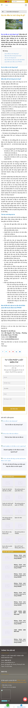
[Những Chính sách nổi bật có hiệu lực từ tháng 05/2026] (7, 586)
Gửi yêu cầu (14, 409)
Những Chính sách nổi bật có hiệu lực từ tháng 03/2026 (20, 603)
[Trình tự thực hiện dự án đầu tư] (14, 433)
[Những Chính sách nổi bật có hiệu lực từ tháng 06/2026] (7, 576)
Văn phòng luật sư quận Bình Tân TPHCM (20, 491)
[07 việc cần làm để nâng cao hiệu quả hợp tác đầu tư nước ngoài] (14, 460)
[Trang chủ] (14, 5)
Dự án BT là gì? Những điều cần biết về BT (20, 548)
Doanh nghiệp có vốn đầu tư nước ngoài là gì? (14, 451)
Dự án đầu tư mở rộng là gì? (13, 11)
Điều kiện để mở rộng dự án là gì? (13, 55)
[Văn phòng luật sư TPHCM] (20, 525)
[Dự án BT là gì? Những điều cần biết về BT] (20, 539)
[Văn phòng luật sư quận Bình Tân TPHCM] (20, 482)
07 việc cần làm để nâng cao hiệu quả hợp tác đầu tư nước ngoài (14, 465)
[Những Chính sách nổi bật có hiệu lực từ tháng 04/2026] (7, 595)
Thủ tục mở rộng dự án (10, 57)
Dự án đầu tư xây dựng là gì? (14, 424)
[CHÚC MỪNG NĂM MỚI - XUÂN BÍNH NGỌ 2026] (7, 613)
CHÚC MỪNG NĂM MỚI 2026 (20, 630)
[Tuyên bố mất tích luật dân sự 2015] (7, 482)
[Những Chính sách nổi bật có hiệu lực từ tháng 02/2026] (7, 623)
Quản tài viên (18, 517)
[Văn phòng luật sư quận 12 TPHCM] (20, 497)
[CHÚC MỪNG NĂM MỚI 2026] (7, 632)
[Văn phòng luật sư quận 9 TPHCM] (7, 511)
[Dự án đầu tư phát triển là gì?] (7, 539)
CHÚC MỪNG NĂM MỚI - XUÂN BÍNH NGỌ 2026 (20, 613)
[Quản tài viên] (20, 511)
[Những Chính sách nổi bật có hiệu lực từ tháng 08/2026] (7, 557)
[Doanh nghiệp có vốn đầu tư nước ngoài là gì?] (14, 446)
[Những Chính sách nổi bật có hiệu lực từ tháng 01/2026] (7, 641)
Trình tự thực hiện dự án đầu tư (14, 437)
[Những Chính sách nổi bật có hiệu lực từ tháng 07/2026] (7, 567)
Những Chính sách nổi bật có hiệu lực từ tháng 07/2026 (20, 566)
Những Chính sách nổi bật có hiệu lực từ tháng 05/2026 (20, 585)
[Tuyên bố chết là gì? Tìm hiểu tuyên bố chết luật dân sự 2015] (7, 497)
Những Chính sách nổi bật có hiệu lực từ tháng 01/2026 (20, 641)
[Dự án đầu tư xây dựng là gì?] (14, 421)
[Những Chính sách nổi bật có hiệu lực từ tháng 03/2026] (7, 604)
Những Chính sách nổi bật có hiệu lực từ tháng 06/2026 (20, 575)
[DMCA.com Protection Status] (6, 700)
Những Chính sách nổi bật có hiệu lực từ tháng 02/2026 (20, 622)
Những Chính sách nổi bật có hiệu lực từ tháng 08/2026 (20, 557)
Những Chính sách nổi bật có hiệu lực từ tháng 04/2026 (20, 594)
